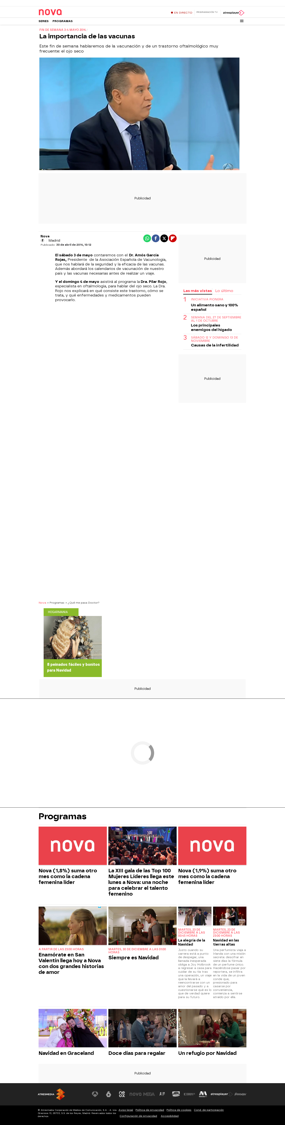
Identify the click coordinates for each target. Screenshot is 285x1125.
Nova (42, 602)
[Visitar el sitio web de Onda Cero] (176, 1094)
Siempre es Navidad (133, 957)
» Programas (55, 602)
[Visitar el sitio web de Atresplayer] (222, 1094)
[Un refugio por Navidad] (212, 1028)
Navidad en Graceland (66, 1053)
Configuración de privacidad (138, 1116)
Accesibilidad (170, 1116)
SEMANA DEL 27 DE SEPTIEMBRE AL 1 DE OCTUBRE (216, 319)
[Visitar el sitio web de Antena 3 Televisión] (95, 1094)
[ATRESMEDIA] (51, 1094)
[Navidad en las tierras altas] (229, 916)
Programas (63, 21)
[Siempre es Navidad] (142, 926)
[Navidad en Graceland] (73, 1028)
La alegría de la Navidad (191, 942)
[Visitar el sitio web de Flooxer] (240, 1094)
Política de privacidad (150, 1110)
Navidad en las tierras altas (226, 942)
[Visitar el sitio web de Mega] (149, 1094)
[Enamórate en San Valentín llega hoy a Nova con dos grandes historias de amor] (73, 926)
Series (44, 21)
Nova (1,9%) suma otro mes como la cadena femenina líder (207, 876)
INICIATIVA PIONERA (207, 299)
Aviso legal (125, 1110)
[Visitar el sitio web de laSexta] (108, 1094)
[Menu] (241, 21)
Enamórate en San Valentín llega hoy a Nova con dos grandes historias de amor (71, 963)
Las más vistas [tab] (197, 291)
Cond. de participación (209, 1110)
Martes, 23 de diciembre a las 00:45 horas (191, 933)
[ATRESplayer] (233, 13)
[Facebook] (42, 240)
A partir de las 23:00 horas (61, 949)
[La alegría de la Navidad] (195, 916)
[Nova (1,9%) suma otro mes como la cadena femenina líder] (212, 846)
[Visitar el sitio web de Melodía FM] (203, 1094)
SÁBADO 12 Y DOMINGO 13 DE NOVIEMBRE (214, 339)
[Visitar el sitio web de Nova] (135, 1094)
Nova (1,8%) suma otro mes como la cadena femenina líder (68, 876)
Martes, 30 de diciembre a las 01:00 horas (137, 951)
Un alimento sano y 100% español (214, 307)
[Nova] (63, 12)
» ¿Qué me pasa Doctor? (82, 602)
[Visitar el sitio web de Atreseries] (162, 1094)
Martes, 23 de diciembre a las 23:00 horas (226, 933)
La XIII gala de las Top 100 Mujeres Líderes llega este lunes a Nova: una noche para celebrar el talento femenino (141, 882)
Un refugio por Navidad (207, 1053)
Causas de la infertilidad (215, 345)
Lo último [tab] (224, 291)
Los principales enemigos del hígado (211, 327)
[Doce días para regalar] (142, 1028)
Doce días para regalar (136, 1053)
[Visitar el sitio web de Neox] (122, 1094)
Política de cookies (179, 1110)
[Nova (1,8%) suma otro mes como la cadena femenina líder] (73, 846)
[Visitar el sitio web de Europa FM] (189, 1094)
